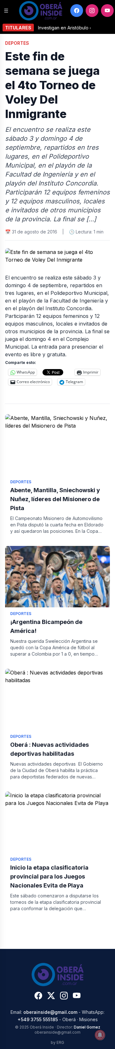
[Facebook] (76, 10)
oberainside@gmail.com (50, 1012)
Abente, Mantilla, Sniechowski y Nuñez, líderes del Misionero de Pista (55, 499)
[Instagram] (92, 10)
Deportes (17, 43)
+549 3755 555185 (38, 1019)
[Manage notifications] (100, 1035)
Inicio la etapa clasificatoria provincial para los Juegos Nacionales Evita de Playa (49, 876)
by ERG (57, 1042)
